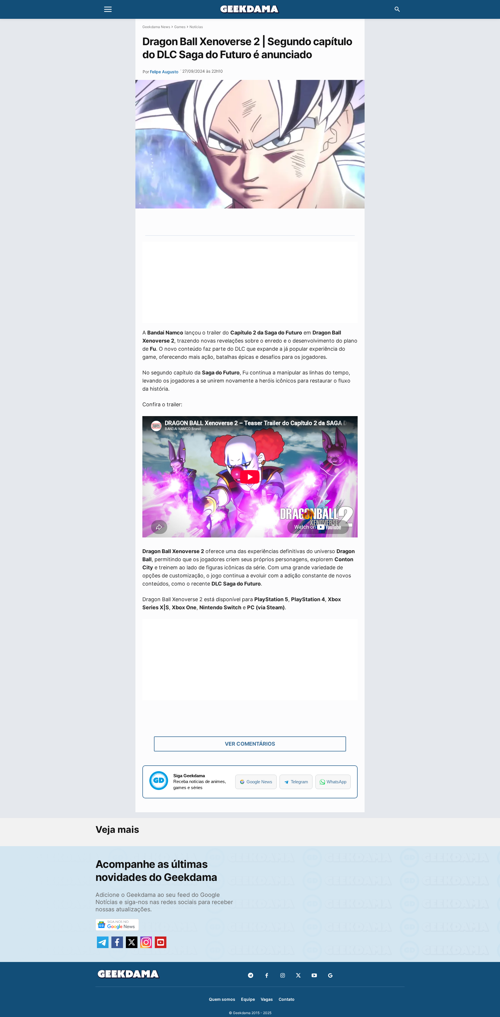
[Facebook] (266, 975)
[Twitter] (298, 975)
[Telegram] (273, 222)
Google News (259, 781)
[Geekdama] (250, 10)
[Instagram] (282, 975)
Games (179, 27)
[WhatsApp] (259, 222)
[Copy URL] (286, 222)
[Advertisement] (250, 282)
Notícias (196, 27)
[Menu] (107, 9)
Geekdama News (156, 27)
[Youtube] (314, 975)
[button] (397, 9)
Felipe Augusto (164, 71)
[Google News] (330, 975)
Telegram (299, 781)
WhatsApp (336, 781)
